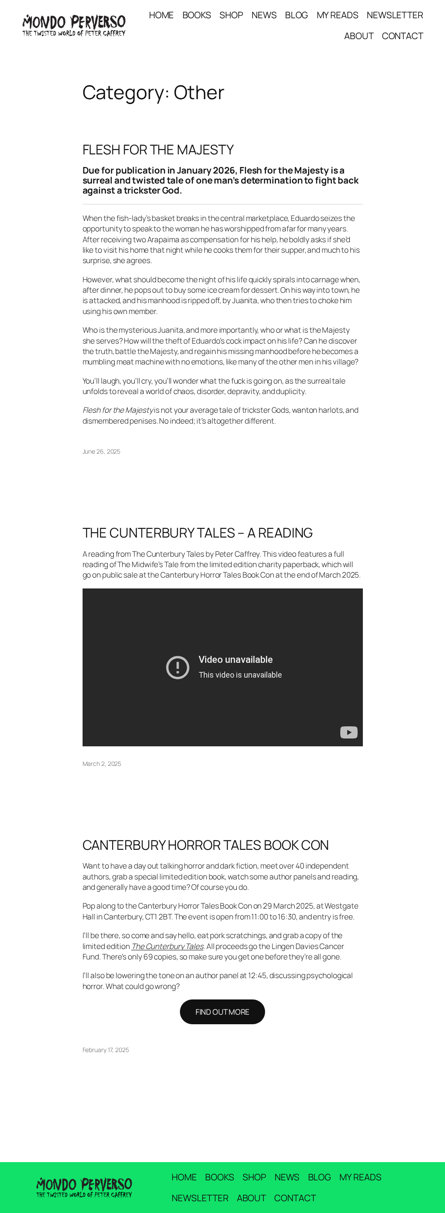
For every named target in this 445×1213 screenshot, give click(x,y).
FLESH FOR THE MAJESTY (158, 149)
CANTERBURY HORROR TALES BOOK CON (206, 844)
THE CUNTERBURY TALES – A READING (198, 532)
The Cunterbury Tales (167, 946)
